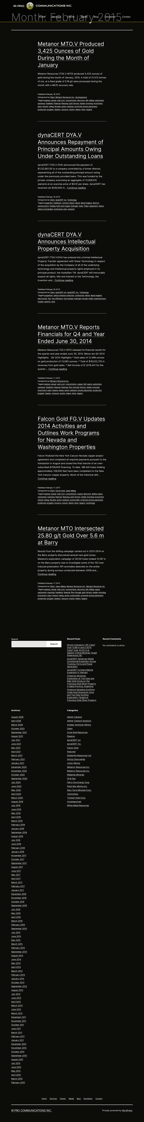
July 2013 (15, 994)
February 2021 (18, 759)
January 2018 (17, 852)
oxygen (40, 302)
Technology (72, 200)
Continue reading (76, 187)
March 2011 (16, 1032)
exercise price (43, 206)
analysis (47, 100)
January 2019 (17, 828)
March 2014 (17, 971)
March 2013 (16, 1005)
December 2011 (18, 1017)
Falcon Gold (60, 491)
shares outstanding (45, 209)
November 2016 (18, 898)
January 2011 (17, 1040)
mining (51, 106)
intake (91, 299)
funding (52, 206)
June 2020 (16, 786)
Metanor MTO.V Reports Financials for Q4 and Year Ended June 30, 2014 (71, 334)
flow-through (74, 387)
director (96, 203)
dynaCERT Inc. (73, 292)
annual (53, 100)
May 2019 (15, 813)
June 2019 (16, 809)
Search (14, 639)
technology (58, 209)
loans (81, 206)
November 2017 (18, 855)
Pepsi (86, 206)
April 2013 (16, 1002)
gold (71, 103)
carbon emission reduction (63, 295)
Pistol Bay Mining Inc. (77, 786)
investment (98, 103)
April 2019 (16, 817)
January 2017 (17, 890)
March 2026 (17, 725)
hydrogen (74, 206)
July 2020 (16, 782)
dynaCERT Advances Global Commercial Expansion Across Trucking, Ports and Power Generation (81, 663)
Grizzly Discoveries (76, 759)
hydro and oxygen (63, 206)
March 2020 (17, 798)
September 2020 (19, 778)
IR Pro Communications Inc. (31, 1110)
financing (64, 103)
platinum (70, 106)
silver (83, 109)
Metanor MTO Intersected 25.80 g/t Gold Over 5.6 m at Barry (71, 535)
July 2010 (15, 1063)
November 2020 (19, 771)
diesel (77, 203)
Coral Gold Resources (77, 732)
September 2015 (19, 928)
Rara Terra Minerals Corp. (79, 790)
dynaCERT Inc (60, 200)
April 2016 (16, 917)
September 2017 (19, 863)
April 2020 (16, 794)
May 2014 (16, 963)
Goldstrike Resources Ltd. (79, 755)
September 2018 (19, 832)
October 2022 (18, 728)
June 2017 (16, 871)
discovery (81, 100)
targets (89, 109)
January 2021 (17, 763)
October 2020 (18, 775)
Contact (126, 16)
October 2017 (17, 859)
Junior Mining (71, 491)
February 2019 (18, 825)
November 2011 (18, 1021)
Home (42, 16)
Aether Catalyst (74, 717)
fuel (49, 299)
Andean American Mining (79, 725)
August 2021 (17, 736)
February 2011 (18, 1036)
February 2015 (18, 948)
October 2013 (17, 982)
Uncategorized (81, 97)
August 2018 (17, 836)
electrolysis (42, 299)
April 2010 (16, 1075)
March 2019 (16, 821)
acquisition (48, 203)
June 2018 (16, 844)
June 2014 (16, 959)
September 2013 (19, 986)
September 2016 (19, 905)
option (63, 106)
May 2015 (15, 940)
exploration (99, 100)
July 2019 (15, 805)
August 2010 (17, 1059)
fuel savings (68, 299)
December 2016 (18, 894)
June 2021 (16, 744)
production (42, 109)
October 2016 (17, 902)
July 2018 (15, 840)
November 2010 (18, 1048)
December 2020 (19, 767)
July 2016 (15, 909)
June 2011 (16, 1028)
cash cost (61, 100)
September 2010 (19, 1055)
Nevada (58, 106)
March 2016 (16, 921)
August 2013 (17, 990)
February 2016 (18, 925)
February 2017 (18, 886)
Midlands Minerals (75, 775)
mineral (45, 106)
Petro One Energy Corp (78, 782)
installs (85, 299)
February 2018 (18, 848)
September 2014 (19, 952)
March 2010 (16, 1079)
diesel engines (86, 203)
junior (40, 106)
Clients (71, 16)
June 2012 (16, 1009)
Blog (96, 16)
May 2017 (15, 875)
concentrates (71, 100)
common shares (68, 203)
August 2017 (17, 867)
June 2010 (16, 1067)
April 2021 (16, 751)
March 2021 (16, 755)
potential (78, 106)
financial (57, 103)
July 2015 (15, 932)
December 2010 (18, 1044)
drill (87, 100)
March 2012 (16, 1013)
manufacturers (100, 299)
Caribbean (57, 203)
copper (80, 384)
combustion (79, 295)
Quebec (57, 109)
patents (47, 302)
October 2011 (17, 1025)
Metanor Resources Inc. (64, 97)
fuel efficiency (57, 299)
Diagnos (71, 736)
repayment (93, 206)
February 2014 (18, 975)
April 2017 (16, 878)
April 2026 (16, 721)
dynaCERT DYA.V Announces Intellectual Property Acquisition (66, 241)
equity (89, 384)
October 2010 (17, 1052)
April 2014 (16, 967)
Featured (71, 751)
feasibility (49, 103)
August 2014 (17, 955)
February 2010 (18, 1082)
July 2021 (15, 740)
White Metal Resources (78, 805)
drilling (91, 100)
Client (52, 97)
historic (76, 103)
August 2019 (17, 801)
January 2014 (17, 978)
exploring (41, 103)
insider (82, 103)
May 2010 (15, 1071)
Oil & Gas (71, 778)
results (72, 109)
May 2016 (15, 913)
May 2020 (16, 790)
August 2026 (17, 717)
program (50, 109)
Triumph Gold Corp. (76, 798)
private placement (90, 106)
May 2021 (15, 748)
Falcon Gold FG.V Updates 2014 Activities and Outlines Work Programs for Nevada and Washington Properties (71, 432)
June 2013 (16, 998)
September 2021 (19, 732)
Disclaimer (110, 16)
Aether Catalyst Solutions (79, 721)
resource (64, 109)
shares (78, 109)
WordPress (127, 1110)
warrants (71, 209)
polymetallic (75, 500)
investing (89, 103)
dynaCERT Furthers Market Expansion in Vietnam (80, 671)
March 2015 (16, 944)
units (65, 209)
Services (56, 16)
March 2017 (16, 882)
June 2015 (16, 936)
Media (84, 16)
